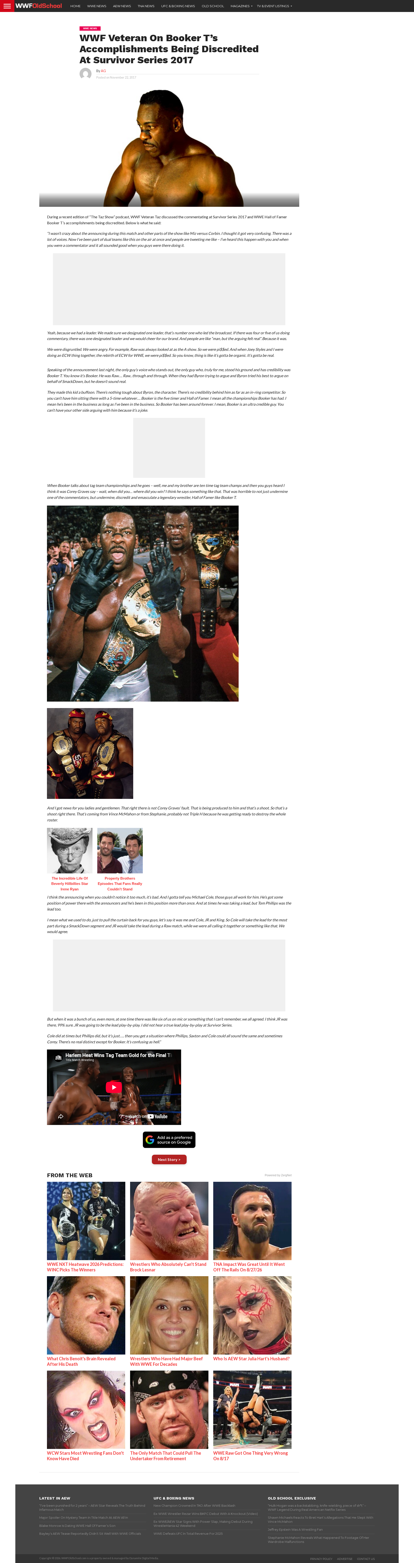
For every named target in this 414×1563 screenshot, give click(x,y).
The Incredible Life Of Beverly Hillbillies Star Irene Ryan (69, 883)
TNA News (146, 6)
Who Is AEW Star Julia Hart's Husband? (251, 1358)
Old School (213, 6)
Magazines (240, 6)
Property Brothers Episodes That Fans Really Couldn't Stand (120, 883)
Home (75, 6)
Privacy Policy (321, 1559)
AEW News (122, 6)
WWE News (96, 6)
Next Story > (169, 1159)
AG (103, 71)
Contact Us (366, 1559)
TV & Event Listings (273, 6)
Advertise (344, 1559)
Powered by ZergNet (278, 1175)
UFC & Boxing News (178, 6)
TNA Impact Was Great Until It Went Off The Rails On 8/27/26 (249, 1267)
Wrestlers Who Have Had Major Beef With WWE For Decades (166, 1361)
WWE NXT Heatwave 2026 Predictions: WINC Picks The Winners (85, 1267)
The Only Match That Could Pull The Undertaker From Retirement (165, 1455)
